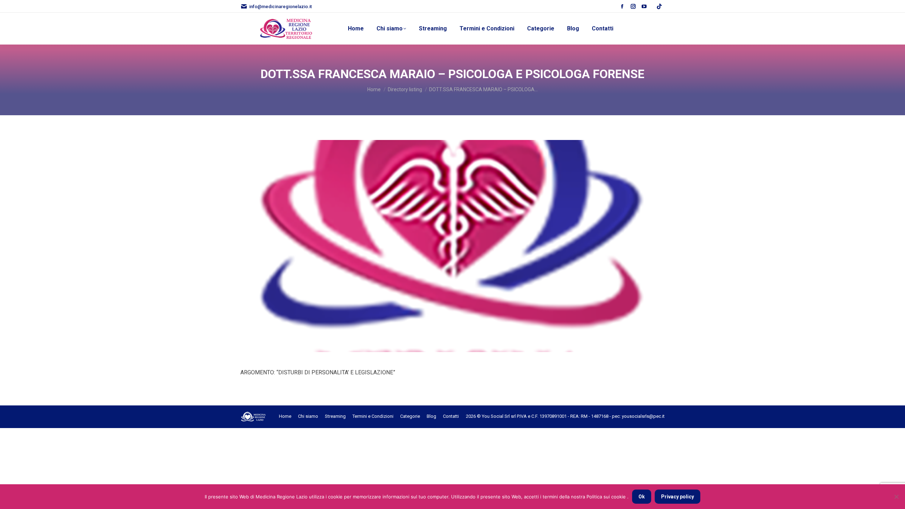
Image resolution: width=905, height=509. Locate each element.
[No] (896, 496)
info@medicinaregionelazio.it (280, 6)
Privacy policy (677, 496)
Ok (641, 496)
